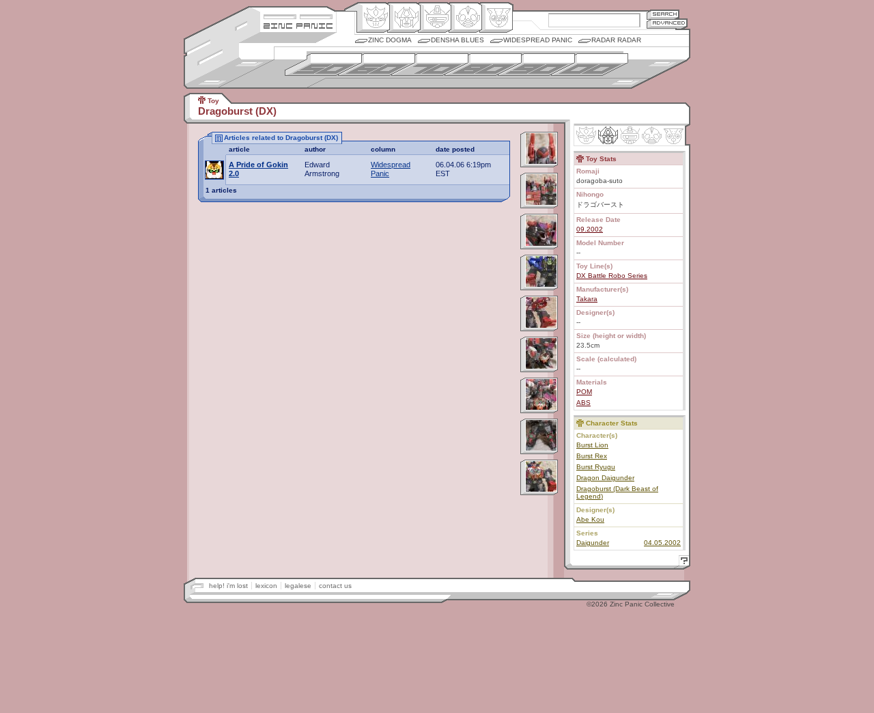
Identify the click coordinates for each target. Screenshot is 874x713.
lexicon (266, 585)
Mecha (435, 17)
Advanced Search (667, 23)
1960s (376, 64)
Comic (496, 17)
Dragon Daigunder (605, 477)
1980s (483, 64)
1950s (323, 64)
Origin (373, 17)
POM (584, 391)
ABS (583, 402)
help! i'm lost (228, 585)
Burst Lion (592, 445)
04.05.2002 (662, 542)
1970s (430, 64)
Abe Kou (590, 519)
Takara (586, 299)
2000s (590, 64)
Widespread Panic (537, 40)
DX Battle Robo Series (611, 275)
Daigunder (592, 542)
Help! (682, 562)
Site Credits (298, 15)
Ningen (465, 17)
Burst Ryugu (595, 467)
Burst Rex (591, 456)
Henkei (404, 17)
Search (663, 14)
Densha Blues (457, 40)
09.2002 (589, 229)
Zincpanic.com (298, 25)
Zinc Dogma (390, 40)
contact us (335, 585)
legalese (298, 585)
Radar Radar (616, 40)
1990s (536, 64)
